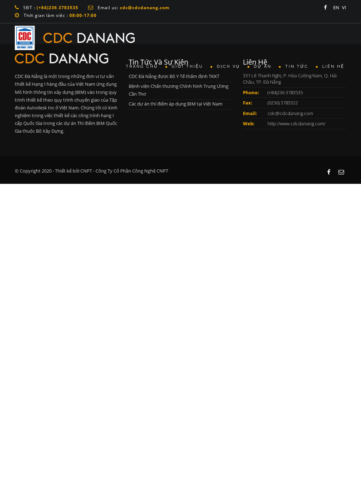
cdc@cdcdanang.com (290, 113)
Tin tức (298, 66)
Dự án (264, 66)
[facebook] (325, 7)
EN (336, 7)
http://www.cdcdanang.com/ (296, 123)
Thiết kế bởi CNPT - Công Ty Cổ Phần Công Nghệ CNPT (111, 171)
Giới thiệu (188, 66)
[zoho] (341, 172)
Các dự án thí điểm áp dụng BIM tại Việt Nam (175, 104)
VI (344, 7)
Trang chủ (143, 66)
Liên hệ (333, 66)
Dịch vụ (229, 66)
